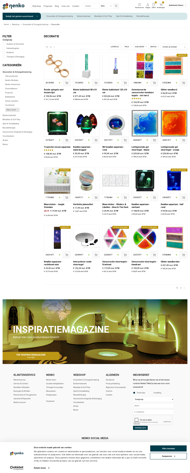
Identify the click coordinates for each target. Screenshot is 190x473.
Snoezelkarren (11, 88)
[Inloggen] (147, 4)
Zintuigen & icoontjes (54, 387)
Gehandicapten (12, 48)
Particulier (141, 393)
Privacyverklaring (113, 384)
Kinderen (10, 52)
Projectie (9, 93)
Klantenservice (20, 380)
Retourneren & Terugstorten (25, 395)
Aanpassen (167, 456)
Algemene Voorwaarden (116, 387)
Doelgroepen (51, 395)
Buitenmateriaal (83, 16)
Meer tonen (11, 110)
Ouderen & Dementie (15, 44)
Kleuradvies (51, 391)
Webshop (36, 6)
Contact (75, 6)
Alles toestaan (168, 448)
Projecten (48, 6)
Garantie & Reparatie (22, 399)
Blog (57, 6)
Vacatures (50, 401)
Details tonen (40, 468)
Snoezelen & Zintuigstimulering (60, 16)
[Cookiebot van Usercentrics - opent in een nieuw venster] (16, 468)
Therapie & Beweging (15, 57)
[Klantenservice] (139, 4)
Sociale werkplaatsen (55, 384)
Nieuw (5, 144)
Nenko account (20, 402)
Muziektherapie (143, 16)
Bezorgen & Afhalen (22, 391)
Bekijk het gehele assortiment (20, 16)
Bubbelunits (10, 97)
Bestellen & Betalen (21, 387)
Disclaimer (110, 380)
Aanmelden (140, 428)
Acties (5, 140)
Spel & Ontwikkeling (124, 16)
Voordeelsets (8, 136)
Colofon (109, 391)
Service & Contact (21, 384)
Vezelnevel (9, 105)
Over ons (66, 6)
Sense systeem (11, 101)
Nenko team (51, 380)
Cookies (109, 395)
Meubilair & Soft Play (103, 16)
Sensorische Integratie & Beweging (17, 132)
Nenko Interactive (12, 84)
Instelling (157, 393)
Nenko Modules (11, 80)
